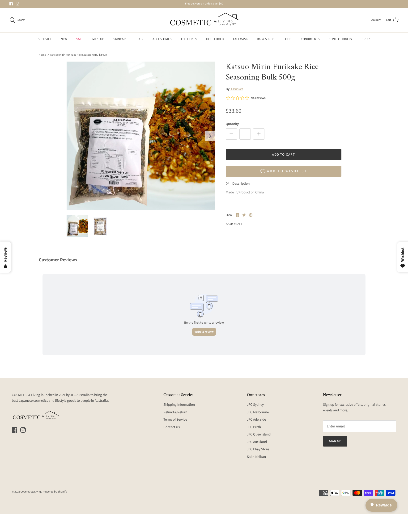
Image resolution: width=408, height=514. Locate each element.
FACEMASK (240, 39)
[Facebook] (11, 3)
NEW (64, 39)
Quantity (232, 123)
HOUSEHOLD (215, 39)
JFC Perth (254, 427)
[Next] (210, 136)
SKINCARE (120, 39)
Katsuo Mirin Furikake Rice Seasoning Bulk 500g (78, 55)
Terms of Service (175, 419)
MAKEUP (98, 39)
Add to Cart (283, 154)
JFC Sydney (255, 404)
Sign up (335, 441)
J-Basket (236, 89)
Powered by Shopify (55, 492)
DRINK (365, 39)
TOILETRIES (189, 39)
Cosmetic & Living (31, 492)
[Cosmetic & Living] (204, 20)
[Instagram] (17, 3)
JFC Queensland (259, 434)
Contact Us (171, 427)
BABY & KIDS (265, 39)
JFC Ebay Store (258, 449)
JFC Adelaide (256, 419)
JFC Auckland (257, 441)
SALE (79, 39)
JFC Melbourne (258, 412)
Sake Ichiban (256, 456)
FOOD (288, 39)
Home (42, 55)
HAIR (139, 39)
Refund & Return (175, 412)
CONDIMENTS (310, 39)
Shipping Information (179, 404)
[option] (141, 136)
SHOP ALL (44, 39)
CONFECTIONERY (340, 39)
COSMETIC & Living (26, 395)
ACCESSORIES (162, 39)
